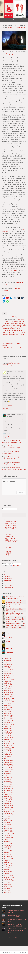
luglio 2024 (7, 705)
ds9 (8, 323)
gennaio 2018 (8, 852)
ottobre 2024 (8, 700)
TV (22, 332)
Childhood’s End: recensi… (14, 607)
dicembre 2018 (8, 832)
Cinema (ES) (8, 578)
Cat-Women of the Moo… (14, 605)
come (11, 54)
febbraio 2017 (8, 871)
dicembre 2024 (8, 696)
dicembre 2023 (8, 719)
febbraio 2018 (8, 851)
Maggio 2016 (8, 888)
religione (22, 327)
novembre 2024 (9, 698)
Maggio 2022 (8, 754)
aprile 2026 (7, 666)
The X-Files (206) (10, 542)
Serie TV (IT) (13, 317)
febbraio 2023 (8, 737)
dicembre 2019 (8, 809)
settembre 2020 (9, 792)
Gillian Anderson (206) (12, 540)
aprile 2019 (7, 824)
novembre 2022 (9, 743)
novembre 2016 (9, 877)
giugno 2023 (8, 730)
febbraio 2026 (8, 670)
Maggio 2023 (8, 732)
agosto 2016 (7, 883)
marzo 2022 (7, 758)
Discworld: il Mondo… (13, 613)
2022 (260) (8, 555)
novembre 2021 (9, 766)
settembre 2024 (9, 702)
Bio (5, 574)
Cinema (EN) (8, 576)
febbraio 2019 (8, 828)
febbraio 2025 (8, 692)
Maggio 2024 (8, 709)
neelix (24, 325)
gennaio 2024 (8, 717)
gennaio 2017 (8, 873)
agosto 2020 (8, 794)
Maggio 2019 (8, 822)
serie (13, 330)
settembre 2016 (9, 881)
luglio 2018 (7, 841)
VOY (16, 334)
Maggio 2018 (8, 845)
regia (11, 327)
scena (9, 330)
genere (4, 325)
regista (16, 327)
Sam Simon (21, 27)
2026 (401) (8, 547)
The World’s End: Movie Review (14, 348)
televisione (9, 332)
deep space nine (19, 321)
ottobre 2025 (8, 677)
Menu (14, 20)
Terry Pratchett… (11, 609)
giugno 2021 (8, 775)
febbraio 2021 (8, 783)
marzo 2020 (7, 803)
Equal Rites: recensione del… (15, 623)
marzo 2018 (7, 849)
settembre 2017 (8, 858)
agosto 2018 (7, 839)
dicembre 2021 (8, 764)
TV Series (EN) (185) (11, 529)
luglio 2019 (7, 819)
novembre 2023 (9, 721)
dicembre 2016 (8, 875)
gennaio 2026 (8, 672)
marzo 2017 (7, 869)
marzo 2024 (7, 713)
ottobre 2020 (8, 790)
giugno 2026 (8, 662)
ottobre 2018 (8, 835)
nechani (18, 325)
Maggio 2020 (8, 800)
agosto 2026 (7, 658)
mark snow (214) (10, 538)
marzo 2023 (7, 736)
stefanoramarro (11, 601)
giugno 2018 (8, 843)
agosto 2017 (7, 860)
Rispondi (5, 408)
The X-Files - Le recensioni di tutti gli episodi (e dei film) (17, 930)
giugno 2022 (8, 753)
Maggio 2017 (8, 866)
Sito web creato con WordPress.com (11, 938)
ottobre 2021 (8, 768)
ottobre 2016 (8, 879)
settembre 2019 (9, 815)
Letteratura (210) (10, 527)
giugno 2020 (8, 798)
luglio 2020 (7, 796)
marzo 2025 (7, 690)
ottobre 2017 (8, 856)
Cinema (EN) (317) (10, 525)
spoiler (17, 330)
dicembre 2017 (8, 854)
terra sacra (16, 332)
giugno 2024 (8, 707)
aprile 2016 (7, 890)
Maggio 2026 (8, 664)
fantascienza (20, 323)
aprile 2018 (7, 847)
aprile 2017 (7, 868)
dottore (4, 323)
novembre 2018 (9, 834)
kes (14, 325)
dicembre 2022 (8, 741)
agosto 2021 (7, 771)
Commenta (20, 492)
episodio (13, 323)
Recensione (5, 327)
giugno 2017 (7, 864)
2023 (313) (8, 553)
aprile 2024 (7, 711)
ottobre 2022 (8, 745)
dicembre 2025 (8, 673)
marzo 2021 (7, 781)
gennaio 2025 (8, 694)
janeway (9, 325)
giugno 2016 (8, 886)
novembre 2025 (9, 675)
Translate (15, 565)
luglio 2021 (7, 773)
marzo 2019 (7, 826)
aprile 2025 (7, 688)
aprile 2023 (7, 734)
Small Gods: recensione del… (15, 619)
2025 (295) (8, 549)
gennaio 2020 (8, 807)
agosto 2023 (7, 726)
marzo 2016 (7, 892)
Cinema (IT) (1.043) (11, 521)
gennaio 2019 (8, 830)
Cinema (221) (9, 536)
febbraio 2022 (8, 760)
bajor (18, 319)
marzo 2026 (7, 668)
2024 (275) (8, 551)
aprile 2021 (7, 779)
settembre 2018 (9, 837)
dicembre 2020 (8, 786)
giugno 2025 (8, 685)
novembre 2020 (9, 788)
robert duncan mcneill (9, 328)
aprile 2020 (7, 802)
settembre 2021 (9, 770)
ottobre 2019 (8, 813)
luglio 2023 (7, 728)
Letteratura (7, 582)
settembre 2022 (9, 747)
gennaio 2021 (8, 785)
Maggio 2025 (8, 687)
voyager (21, 334)
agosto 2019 (7, 817)
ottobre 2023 (8, 722)
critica (11, 321)
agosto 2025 (7, 681)
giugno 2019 (8, 820)
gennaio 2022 (8, 762)
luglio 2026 (7, 660)
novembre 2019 (9, 811)
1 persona (10, 405)
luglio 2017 (7, 862)
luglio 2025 (7, 683)
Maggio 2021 (8, 777)
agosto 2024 (7, 704)
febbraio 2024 (8, 715)
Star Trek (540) (9, 534)
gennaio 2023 (8, 739)
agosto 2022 (7, 749)
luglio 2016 (7, 884)
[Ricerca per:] (14, 515)
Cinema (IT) (8, 580)
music (6, 584)
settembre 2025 (9, 679)
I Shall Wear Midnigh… (13, 617)
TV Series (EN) (8, 587)
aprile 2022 (7, 756)
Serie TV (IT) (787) (10, 523)
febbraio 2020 (8, 805)
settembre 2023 (9, 724)
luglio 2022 (7, 751)
